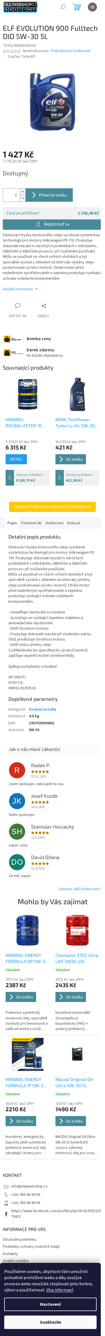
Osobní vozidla (42, 709)
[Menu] (92, 7)
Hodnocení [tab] (54, 523)
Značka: (21, 56)
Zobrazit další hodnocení (78, 889)
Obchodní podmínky (19, 1239)
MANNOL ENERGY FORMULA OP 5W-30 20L (27, 958)
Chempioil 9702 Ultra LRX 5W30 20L (76, 958)
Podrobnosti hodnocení (70, 51)
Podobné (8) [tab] (31, 523)
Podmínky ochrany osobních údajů (31, 1246)
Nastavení (50, 1304)
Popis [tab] (12, 523)
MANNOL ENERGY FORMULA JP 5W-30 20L (26, 1083)
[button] (28, 1004)
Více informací (59, 1290)
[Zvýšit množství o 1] (22, 192)
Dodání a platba (16, 1261)
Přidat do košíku (53, 194)
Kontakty (10, 1254)
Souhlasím (50, 1322)
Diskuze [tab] (73, 523)
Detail (16, 459)
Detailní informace (18, 289)
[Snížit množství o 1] (22, 198)
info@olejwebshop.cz (29, 1186)
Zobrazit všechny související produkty (52, 506)
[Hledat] (63, 7)
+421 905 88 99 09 (25, 1195)
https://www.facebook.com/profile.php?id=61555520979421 (56, 1213)
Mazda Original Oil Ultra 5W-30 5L (74, 1082)
